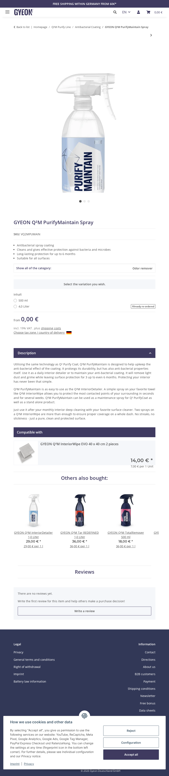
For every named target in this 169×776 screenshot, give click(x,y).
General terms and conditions (34, 660)
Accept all (131, 754)
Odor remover (143, 268)
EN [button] (124, 12)
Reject (131, 730)
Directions (148, 660)
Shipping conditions (141, 689)
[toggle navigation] (6, 10)
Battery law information (30, 681)
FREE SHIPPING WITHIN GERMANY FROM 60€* (84, 4)
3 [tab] (88, 201)
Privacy (29, 764)
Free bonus (147, 703)
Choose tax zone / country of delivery (39, 332)
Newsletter (147, 696)
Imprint (15, 764)
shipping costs (51, 328)
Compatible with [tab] (29, 432)
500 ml (23, 300)
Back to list (23, 27)
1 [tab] (80, 201)
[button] (116, 12)
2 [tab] (84, 201)
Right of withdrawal (27, 667)
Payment (149, 681)
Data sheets (147, 710)
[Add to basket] (17, 49)
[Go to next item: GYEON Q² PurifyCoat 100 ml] (151, 35)
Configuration (131, 742)
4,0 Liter (86, 306)
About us (149, 667)
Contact (150, 652)
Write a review (84, 611)
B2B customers (145, 674)
